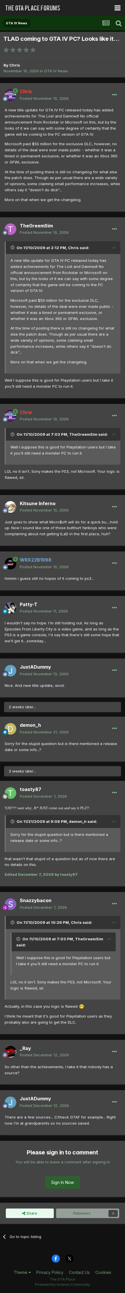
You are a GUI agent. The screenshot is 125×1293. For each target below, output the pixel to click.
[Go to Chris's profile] (10, 95)
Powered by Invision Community (62, 1284)
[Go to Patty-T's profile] (10, 608)
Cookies (103, 1272)
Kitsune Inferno (38, 503)
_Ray (25, 1048)
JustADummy (35, 667)
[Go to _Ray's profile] (10, 1051)
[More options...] (114, 94)
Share (31, 1213)
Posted (44, 98)
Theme (21, 1272)
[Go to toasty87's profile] (10, 793)
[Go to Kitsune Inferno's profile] (10, 507)
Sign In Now (62, 1182)
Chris (14, 65)
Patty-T (29, 604)
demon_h (30, 725)
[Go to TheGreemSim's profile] (10, 229)
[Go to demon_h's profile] (10, 729)
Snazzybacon (35, 900)
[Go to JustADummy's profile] (10, 670)
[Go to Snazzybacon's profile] (10, 904)
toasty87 (30, 789)
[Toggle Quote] (13, 247)
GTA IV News (56, 71)
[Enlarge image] (82, 1006)
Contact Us (79, 1272)
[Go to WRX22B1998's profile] (10, 563)
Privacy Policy (49, 1272)
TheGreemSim (36, 226)
